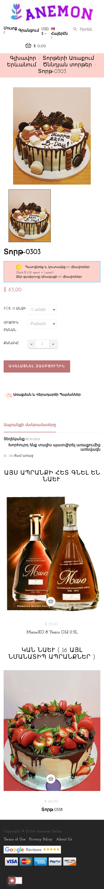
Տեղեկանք (14, 439)
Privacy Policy (40, 839)
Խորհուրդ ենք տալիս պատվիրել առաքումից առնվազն (54, 447)
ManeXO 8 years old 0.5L (52, 632)
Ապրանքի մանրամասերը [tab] (30, 425)
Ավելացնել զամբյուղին (37, 366)
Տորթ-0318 (52, 810)
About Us (64, 839)
